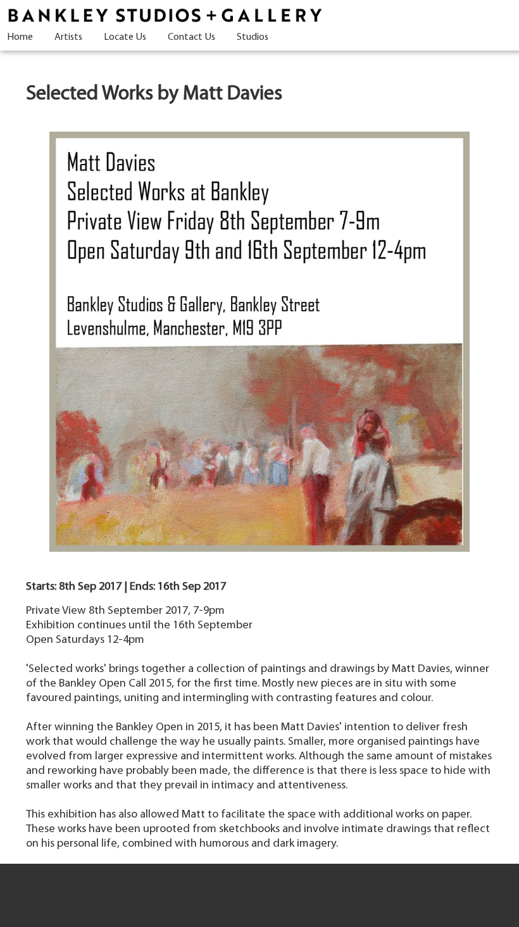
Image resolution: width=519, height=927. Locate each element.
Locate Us (125, 37)
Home (20, 37)
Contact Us (191, 37)
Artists (68, 37)
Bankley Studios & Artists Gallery (164, 16)
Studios (252, 37)
